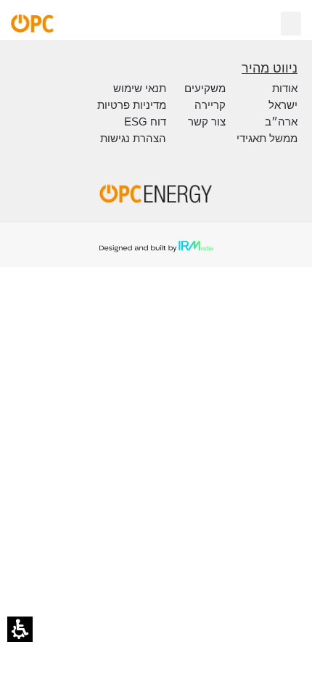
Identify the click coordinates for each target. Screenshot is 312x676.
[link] (83, 24)
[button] (20, 629)
